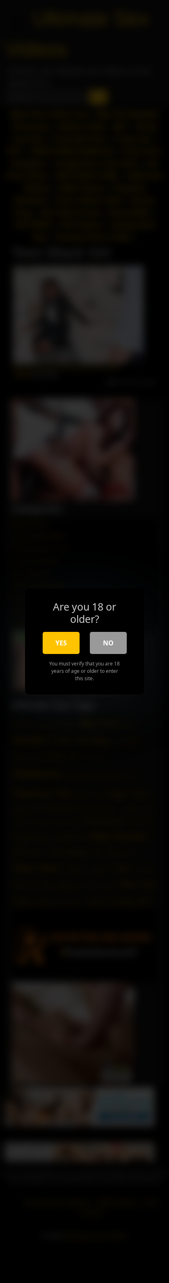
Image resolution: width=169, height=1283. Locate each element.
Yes (61, 642)
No (108, 642)
